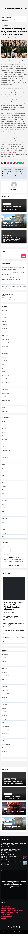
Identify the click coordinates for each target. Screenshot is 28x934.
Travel (3, 529)
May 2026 (4, 321)
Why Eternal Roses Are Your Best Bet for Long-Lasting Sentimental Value (13, 624)
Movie (3, 489)
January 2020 (5, 411)
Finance (3, 464)
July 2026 (4, 314)
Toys (3, 522)
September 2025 (6, 350)
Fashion (4, 461)
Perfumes (4, 497)
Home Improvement (6, 479)
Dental (3, 446)
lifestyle (4, 486)
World (3, 536)
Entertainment (5, 457)
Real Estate (4, 500)
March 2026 (4, 328)
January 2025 (5, 379)
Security (4, 504)
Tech (3, 515)
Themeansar (22, 932)
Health (3, 475)
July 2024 (4, 396)
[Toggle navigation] (2, 9)
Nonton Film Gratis (5, 914)
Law (3, 482)
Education (4, 454)
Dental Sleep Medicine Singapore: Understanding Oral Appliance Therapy (12, 239)
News (3, 493)
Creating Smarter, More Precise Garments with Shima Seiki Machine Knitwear (14, 783)
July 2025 (4, 357)
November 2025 (6, 343)
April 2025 (4, 368)
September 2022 (6, 400)
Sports (3, 511)
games (3, 471)
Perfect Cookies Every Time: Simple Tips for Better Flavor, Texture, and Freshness (14, 813)
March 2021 (4, 404)
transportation (5, 525)
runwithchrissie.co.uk (13, 9)
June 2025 (4, 361)
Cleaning (4, 432)
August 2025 (5, 353)
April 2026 (4, 325)
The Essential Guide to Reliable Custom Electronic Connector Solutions (12, 208)
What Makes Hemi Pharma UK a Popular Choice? (12, 222)
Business (4, 428)
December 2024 (6, 382)
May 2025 (4, 364)
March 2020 (4, 407)
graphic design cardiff (6, 916)
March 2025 (4, 371)
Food (3, 468)
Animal (3, 421)
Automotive (4, 425)
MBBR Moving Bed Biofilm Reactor (9, 912)
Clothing (4, 436)
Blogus (15, 932)
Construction (5, 439)
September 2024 (6, 393)
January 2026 (5, 335)
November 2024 (6, 386)
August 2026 (5, 310)
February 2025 (5, 375)
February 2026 (5, 332)
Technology (4, 518)
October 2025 (5, 346)
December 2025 (6, 339)
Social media (5, 507)
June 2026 (4, 317)
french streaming (5, 906)
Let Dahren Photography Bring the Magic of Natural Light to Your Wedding (14, 31)
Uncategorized (4, 25)
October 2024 (5, 389)
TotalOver (3, 918)
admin (6, 37)
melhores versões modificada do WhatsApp (12, 910)
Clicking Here (5, 298)
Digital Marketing (6, 450)
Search (4, 251)
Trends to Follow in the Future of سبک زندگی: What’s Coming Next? (12, 617)
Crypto (3, 443)
